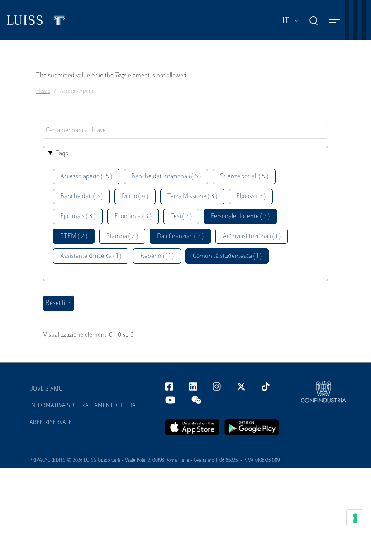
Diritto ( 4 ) (135, 196)
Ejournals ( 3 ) (77, 216)
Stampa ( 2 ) (122, 236)
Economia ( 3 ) (133, 216)
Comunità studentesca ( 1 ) (227, 256)
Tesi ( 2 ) (181, 216)
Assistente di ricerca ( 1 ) (90, 256)
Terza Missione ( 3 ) (192, 196)
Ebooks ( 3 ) (251, 196)
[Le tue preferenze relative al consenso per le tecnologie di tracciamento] (355, 518)
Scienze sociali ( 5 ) (244, 176)
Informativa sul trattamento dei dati (84, 406)
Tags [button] (62, 153)
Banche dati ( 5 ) (81, 196)
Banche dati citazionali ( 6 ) (166, 176)
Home (43, 91)
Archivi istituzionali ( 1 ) (252, 236)
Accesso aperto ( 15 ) (86, 176)
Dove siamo (46, 389)
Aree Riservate (50, 422)
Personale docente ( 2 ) (240, 216)
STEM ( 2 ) (73, 236)
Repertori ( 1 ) (157, 256)
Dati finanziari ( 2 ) (180, 236)
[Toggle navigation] (334, 20)
